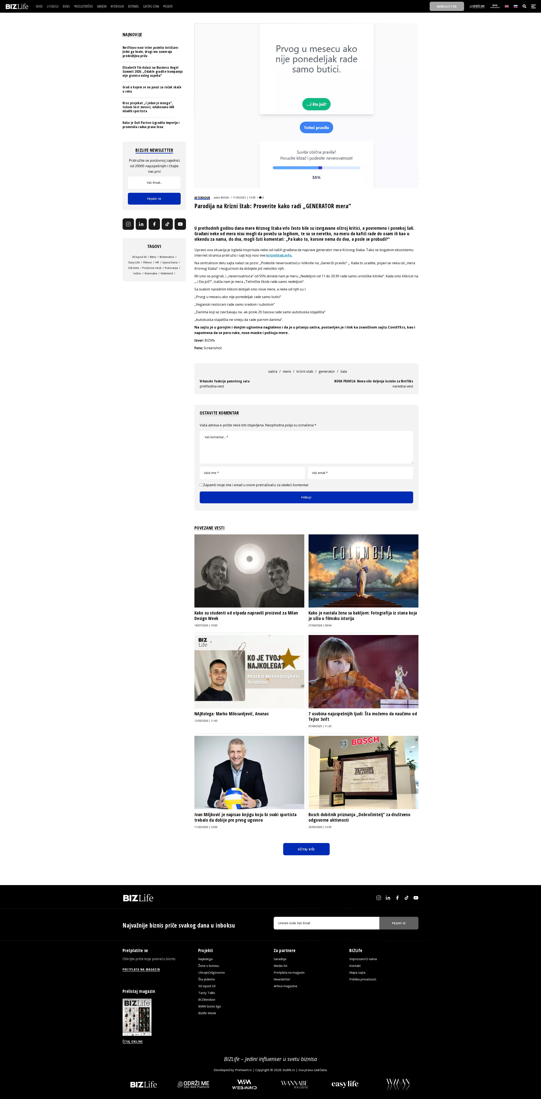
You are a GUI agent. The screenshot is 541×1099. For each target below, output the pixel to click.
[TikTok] (167, 224)
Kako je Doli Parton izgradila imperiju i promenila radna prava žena (151, 124)
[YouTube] (180, 224)
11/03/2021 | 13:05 (244, 197)
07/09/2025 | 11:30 (320, 726)
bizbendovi (167, 257)
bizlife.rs (289, 1070)
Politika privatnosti (362, 979)
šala (343, 371)
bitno (153, 257)
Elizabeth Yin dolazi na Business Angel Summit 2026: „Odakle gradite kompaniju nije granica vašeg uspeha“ (153, 71)
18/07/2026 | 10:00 (205, 625)
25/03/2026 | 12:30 (320, 827)
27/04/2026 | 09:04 (320, 625)
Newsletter (282, 979)
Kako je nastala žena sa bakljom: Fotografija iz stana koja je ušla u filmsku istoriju (363, 615)
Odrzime (133, 268)
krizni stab (304, 371)
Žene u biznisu (208, 966)
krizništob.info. (279, 255)
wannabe (151, 273)
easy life (134, 262)
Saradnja (280, 959)
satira (272, 371)
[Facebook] (154, 224)
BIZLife (225, 197)
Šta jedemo (206, 979)
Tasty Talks (206, 993)
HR (157, 262)
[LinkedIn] (141, 224)
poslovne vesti (151, 268)
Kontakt (355, 966)
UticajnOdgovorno (211, 972)
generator (327, 371)
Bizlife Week (207, 1013)
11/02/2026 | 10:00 (205, 827)
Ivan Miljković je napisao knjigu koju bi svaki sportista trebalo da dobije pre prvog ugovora (245, 817)
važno (137, 273)
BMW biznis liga (209, 1006)
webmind (167, 273)
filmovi (147, 262)
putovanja (171, 268)
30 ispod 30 (139, 257)
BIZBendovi (206, 999)
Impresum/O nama (363, 959)
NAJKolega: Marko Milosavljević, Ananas (231, 714)
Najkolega (205, 959)
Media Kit (280, 966)
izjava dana (170, 262)
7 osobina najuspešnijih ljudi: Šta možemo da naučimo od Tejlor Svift (363, 716)
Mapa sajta (357, 972)
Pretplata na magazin (289, 972)
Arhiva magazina (285, 986)
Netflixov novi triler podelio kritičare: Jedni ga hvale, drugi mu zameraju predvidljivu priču (151, 51)
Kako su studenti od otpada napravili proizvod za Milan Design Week (246, 615)
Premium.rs (243, 1070)
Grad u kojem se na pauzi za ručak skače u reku (152, 89)
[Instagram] (128, 224)
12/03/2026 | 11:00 (205, 721)
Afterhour (202, 197)
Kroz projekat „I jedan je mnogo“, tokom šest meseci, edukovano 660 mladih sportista (148, 107)
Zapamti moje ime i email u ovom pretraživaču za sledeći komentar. (256, 485)
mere (287, 371)
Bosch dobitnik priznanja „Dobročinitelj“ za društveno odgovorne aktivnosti (359, 817)
